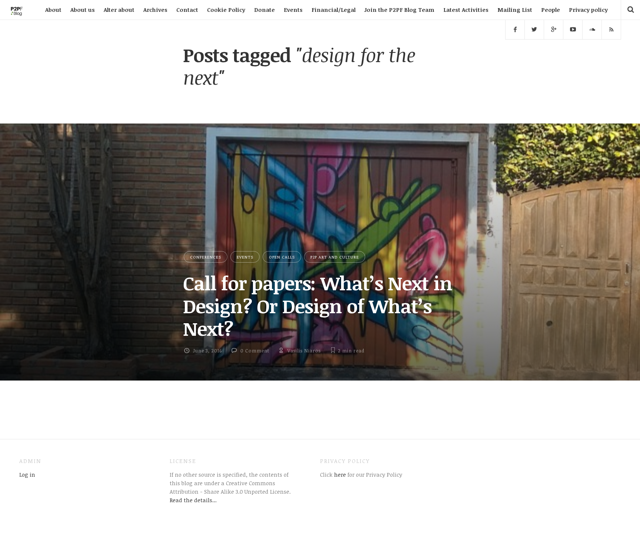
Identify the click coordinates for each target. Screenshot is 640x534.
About (53, 9)
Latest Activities (466, 9)
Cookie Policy (226, 9)
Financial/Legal (333, 9)
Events (293, 9)
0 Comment (254, 350)
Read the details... (193, 500)
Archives (155, 9)
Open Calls (282, 257)
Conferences (205, 257)
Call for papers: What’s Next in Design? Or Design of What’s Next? (317, 305)
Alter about (119, 9)
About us (82, 9)
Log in (27, 474)
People (550, 9)
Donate (264, 9)
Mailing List (514, 9)
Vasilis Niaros (304, 350)
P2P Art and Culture (334, 257)
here (339, 474)
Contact (187, 9)
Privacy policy (588, 9)
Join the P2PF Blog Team (399, 9)
